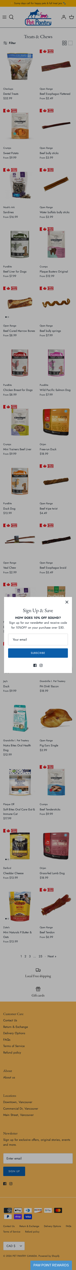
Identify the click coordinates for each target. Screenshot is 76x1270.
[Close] (66, 602)
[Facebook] (34, 665)
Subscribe (38, 653)
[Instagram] (41, 665)
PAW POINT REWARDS (51, 1265)
